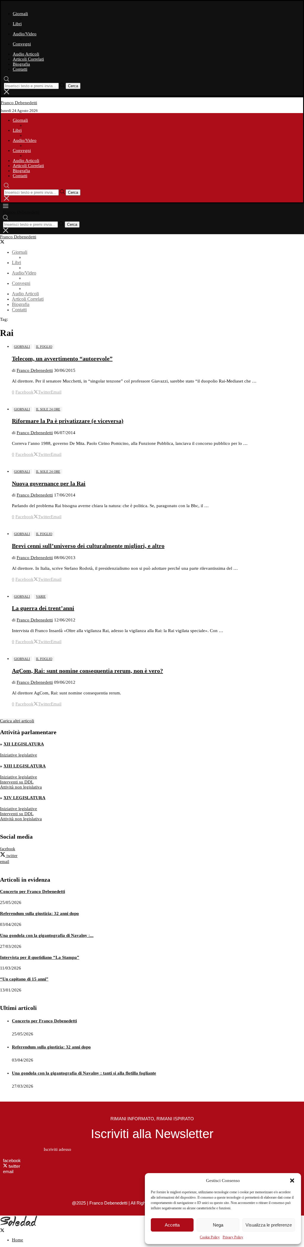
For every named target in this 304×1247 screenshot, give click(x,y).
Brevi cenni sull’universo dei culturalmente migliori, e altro (88, 545)
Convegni (22, 44)
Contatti (20, 69)
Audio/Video (25, 33)
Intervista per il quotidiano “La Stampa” (39, 957)
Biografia (21, 64)
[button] (292, 1180)
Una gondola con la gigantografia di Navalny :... (47, 935)
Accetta (172, 1224)
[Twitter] (5, 242)
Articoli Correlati (28, 59)
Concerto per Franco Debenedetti (32, 891)
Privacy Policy (233, 1237)
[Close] (6, 93)
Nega (218, 1224)
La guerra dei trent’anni (43, 608)
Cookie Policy (210, 1237)
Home (17, 1240)
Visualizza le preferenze (269, 1224)
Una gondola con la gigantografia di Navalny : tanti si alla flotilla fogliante (84, 1073)
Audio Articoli (26, 54)
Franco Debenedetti (35, 370)
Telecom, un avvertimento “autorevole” (62, 358)
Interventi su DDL (17, 782)
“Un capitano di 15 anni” (24, 979)
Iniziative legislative (18, 755)
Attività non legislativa (21, 787)
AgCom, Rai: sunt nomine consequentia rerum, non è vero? (87, 670)
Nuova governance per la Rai (49, 483)
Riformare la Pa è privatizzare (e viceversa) (68, 421)
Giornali (20, 13)
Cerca (73, 86)
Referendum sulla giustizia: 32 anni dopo (39, 913)
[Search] (6, 80)
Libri (17, 23)
